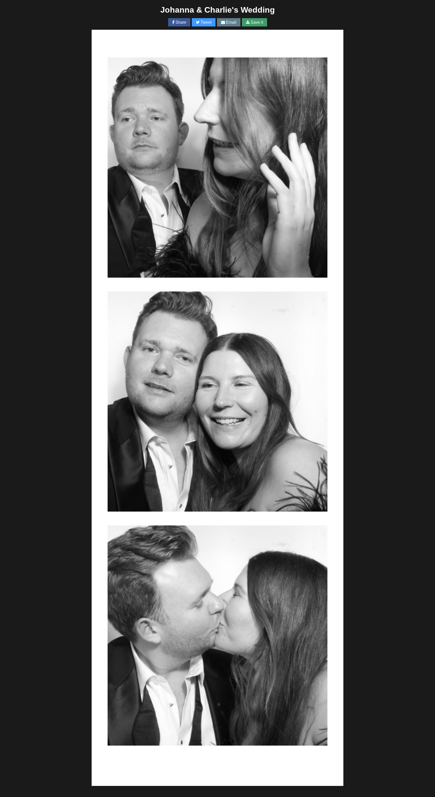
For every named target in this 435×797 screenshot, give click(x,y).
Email (230, 22)
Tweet (205, 22)
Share (180, 22)
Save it (256, 22)
